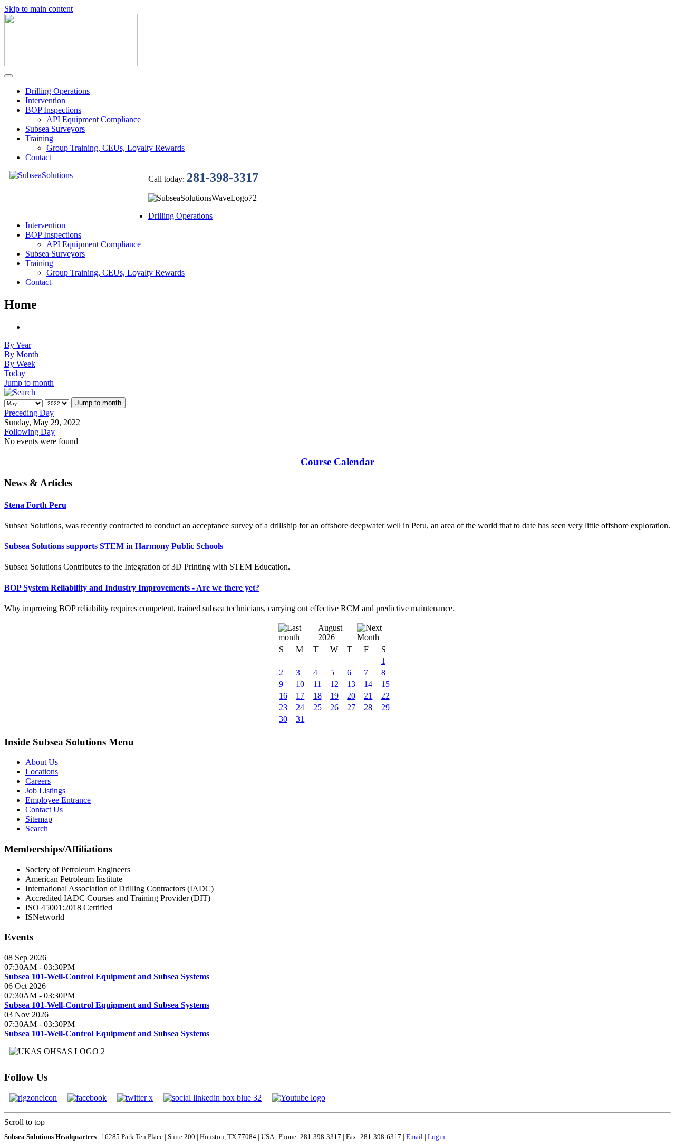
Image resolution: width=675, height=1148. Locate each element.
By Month (21, 354)
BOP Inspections (53, 109)
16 (283, 695)
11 (317, 684)
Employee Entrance (58, 800)
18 (317, 695)
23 (283, 707)
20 (351, 695)
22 (385, 695)
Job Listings (45, 790)
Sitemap (38, 819)
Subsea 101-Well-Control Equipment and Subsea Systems (106, 976)
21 (368, 695)
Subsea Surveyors (55, 128)
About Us (41, 762)
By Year (17, 344)
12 (334, 684)
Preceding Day (29, 412)
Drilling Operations (57, 90)
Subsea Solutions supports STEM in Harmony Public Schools (113, 546)
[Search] (19, 392)
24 (300, 707)
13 (351, 684)
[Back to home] (71, 63)
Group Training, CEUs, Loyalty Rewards (115, 147)
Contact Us (44, 809)
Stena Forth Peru (35, 505)
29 (385, 707)
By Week (19, 363)
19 (334, 695)
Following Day (29, 431)
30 (283, 718)
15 (385, 684)
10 (300, 684)
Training (39, 138)
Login (436, 1137)
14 (368, 684)
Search (36, 828)
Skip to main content (38, 8)
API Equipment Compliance (93, 119)
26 (334, 707)
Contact (38, 157)
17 (300, 695)
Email (415, 1137)
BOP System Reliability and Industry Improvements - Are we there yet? (131, 587)
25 (317, 707)
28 (368, 707)
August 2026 (330, 632)
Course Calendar (337, 461)
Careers (38, 781)
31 (300, 718)
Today (14, 373)
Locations (41, 771)
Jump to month (29, 382)
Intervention (45, 100)
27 (351, 707)
